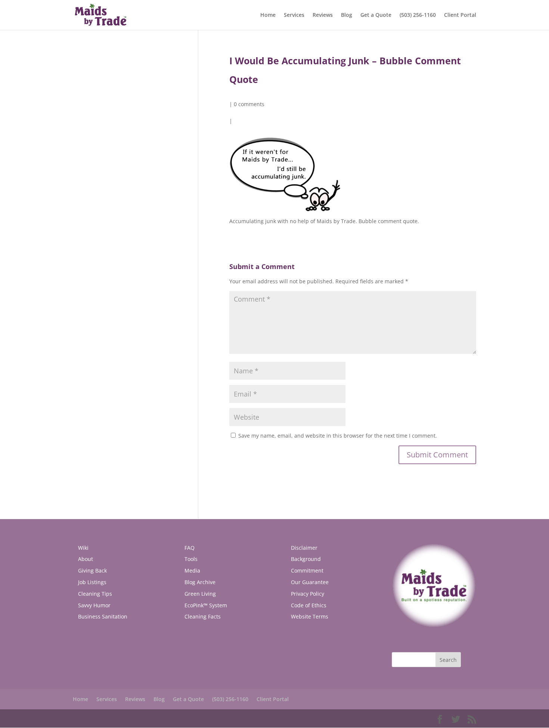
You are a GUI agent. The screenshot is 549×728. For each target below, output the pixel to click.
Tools (191, 558)
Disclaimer (304, 547)
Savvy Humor (94, 605)
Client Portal (460, 15)
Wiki (83, 547)
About (85, 558)
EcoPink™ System (205, 605)
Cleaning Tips (95, 593)
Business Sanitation (102, 616)
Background (306, 558)
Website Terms (309, 616)
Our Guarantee (310, 582)
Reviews (323, 15)
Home (268, 15)
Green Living (200, 593)
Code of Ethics (308, 605)
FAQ (189, 547)
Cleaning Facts (202, 616)
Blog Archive (199, 582)
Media (192, 570)
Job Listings (92, 582)
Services (294, 15)
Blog (346, 15)
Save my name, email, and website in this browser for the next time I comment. (337, 435)
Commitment (307, 570)
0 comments (249, 104)
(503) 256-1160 (418, 15)
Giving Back (92, 570)
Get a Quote (375, 15)
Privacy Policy (307, 593)
